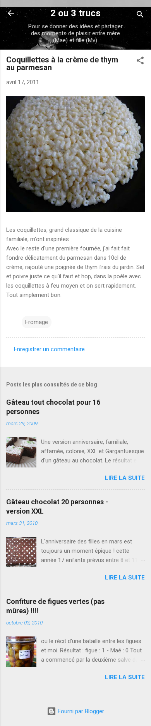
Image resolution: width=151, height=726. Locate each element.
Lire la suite (125, 477)
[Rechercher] (140, 16)
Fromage (36, 322)
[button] (140, 62)
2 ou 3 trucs (75, 13)
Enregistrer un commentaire (49, 349)
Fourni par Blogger (80, 711)
